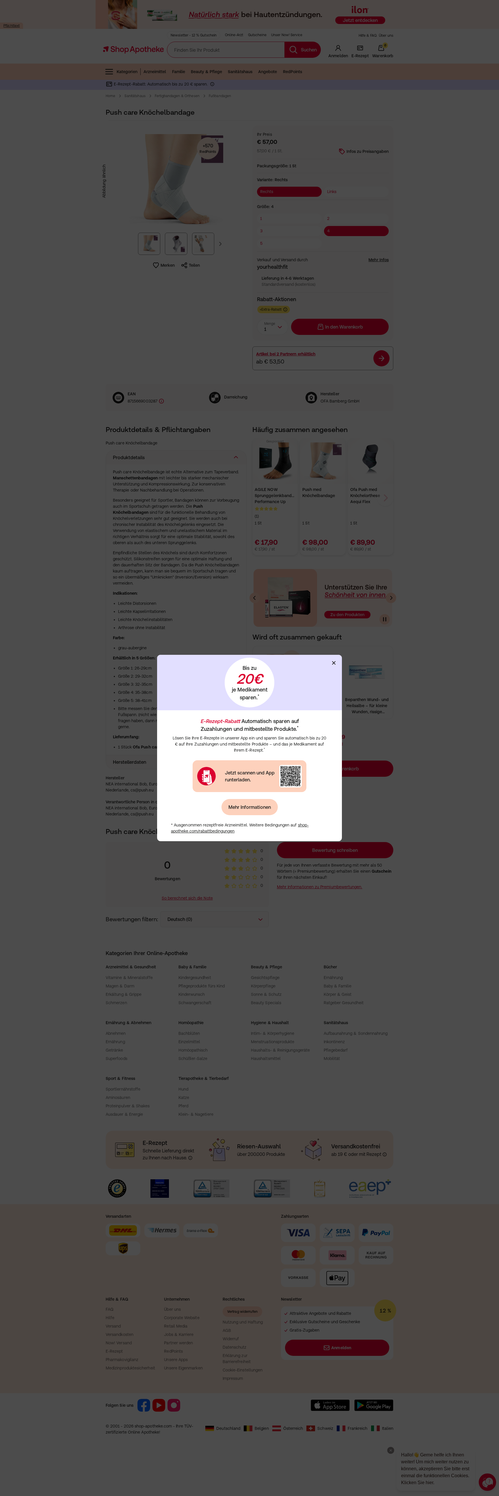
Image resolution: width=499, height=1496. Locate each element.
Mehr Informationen (249, 807)
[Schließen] (334, 663)
